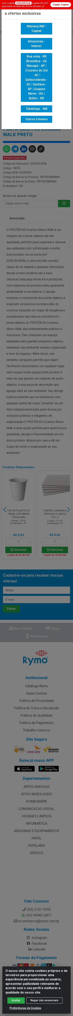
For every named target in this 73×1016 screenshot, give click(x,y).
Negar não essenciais (44, 1000)
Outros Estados (37, 119)
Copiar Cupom (61, 4)
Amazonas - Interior (36, 44)
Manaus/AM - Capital (36, 28)
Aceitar (16, 1000)
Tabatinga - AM (36, 109)
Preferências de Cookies (25, 1008)
